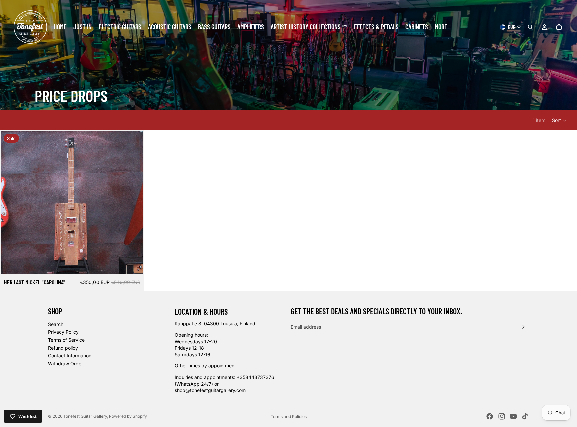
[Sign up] (522, 327)
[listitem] (441, 27)
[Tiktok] (525, 416)
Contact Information (69, 355)
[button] (559, 120)
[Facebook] (490, 416)
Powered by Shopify (128, 416)
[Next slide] (133, 202)
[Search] (530, 27)
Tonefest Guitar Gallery (85, 416)
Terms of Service (66, 340)
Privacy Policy (63, 332)
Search (55, 324)
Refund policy (63, 348)
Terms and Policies (289, 416)
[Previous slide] (11, 202)
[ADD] (133, 263)
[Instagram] (502, 416)
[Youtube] (513, 416)
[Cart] (559, 27)
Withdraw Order (65, 363)
